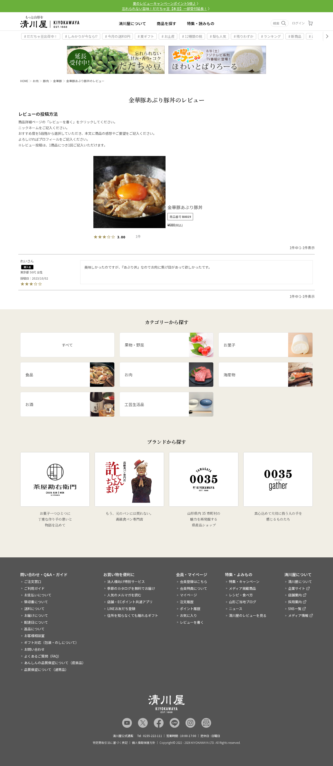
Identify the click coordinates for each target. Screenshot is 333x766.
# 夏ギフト (146, 36)
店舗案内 (295, 594)
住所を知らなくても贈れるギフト (132, 615)
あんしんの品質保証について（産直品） (55, 662)
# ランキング (271, 36)
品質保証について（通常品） (46, 669)
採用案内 (295, 601)
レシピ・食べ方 (241, 594)
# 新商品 (294, 36)
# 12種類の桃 (192, 36)
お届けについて (36, 615)
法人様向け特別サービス (126, 581)
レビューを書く (192, 622)
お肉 (36, 81)
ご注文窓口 (32, 581)
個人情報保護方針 (143, 742)
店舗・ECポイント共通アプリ (130, 601)
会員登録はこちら (193, 581)
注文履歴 (187, 601)
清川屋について (132, 23)
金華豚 (57, 81)
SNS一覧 (294, 608)
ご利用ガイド (34, 588)
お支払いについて (37, 594)
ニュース (235, 608)
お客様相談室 (34, 635)
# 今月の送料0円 (117, 36)
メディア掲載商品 (242, 588)
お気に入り (188, 615)
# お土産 (168, 36)
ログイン (298, 23)
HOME (24, 81)
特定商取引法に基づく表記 (110, 742)
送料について (34, 608)
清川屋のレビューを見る (247, 615)
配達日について (36, 622)
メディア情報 (298, 615)
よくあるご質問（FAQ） (42, 656)
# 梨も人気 (218, 36)
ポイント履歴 (190, 608)
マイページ (188, 594)
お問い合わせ (34, 649)
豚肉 (46, 81)
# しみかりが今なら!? (81, 36)
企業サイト (296, 588)
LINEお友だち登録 (121, 608)
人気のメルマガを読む (124, 594)
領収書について (36, 601)
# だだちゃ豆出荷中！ (41, 36)
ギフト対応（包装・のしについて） (51, 642)
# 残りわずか (244, 36)
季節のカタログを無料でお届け (131, 588)
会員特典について (193, 588)
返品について (34, 628)
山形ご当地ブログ (242, 601)
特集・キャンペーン (244, 581)
